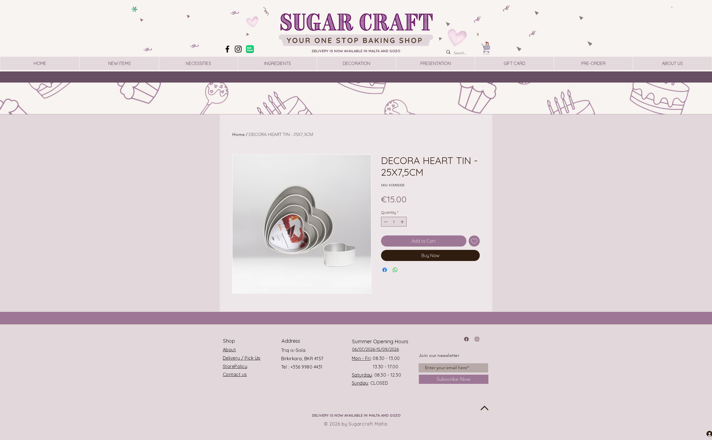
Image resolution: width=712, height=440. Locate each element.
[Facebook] (227, 49)
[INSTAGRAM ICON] (477, 339)
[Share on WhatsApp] (395, 270)
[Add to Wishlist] (474, 241)
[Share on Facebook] (384, 270)
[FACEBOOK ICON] (466, 339)
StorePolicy (235, 366)
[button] (672, 7)
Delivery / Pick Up (242, 358)
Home (238, 134)
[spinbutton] (394, 222)
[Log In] (704, 433)
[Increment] (402, 222)
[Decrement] (385, 222)
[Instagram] (238, 49)
